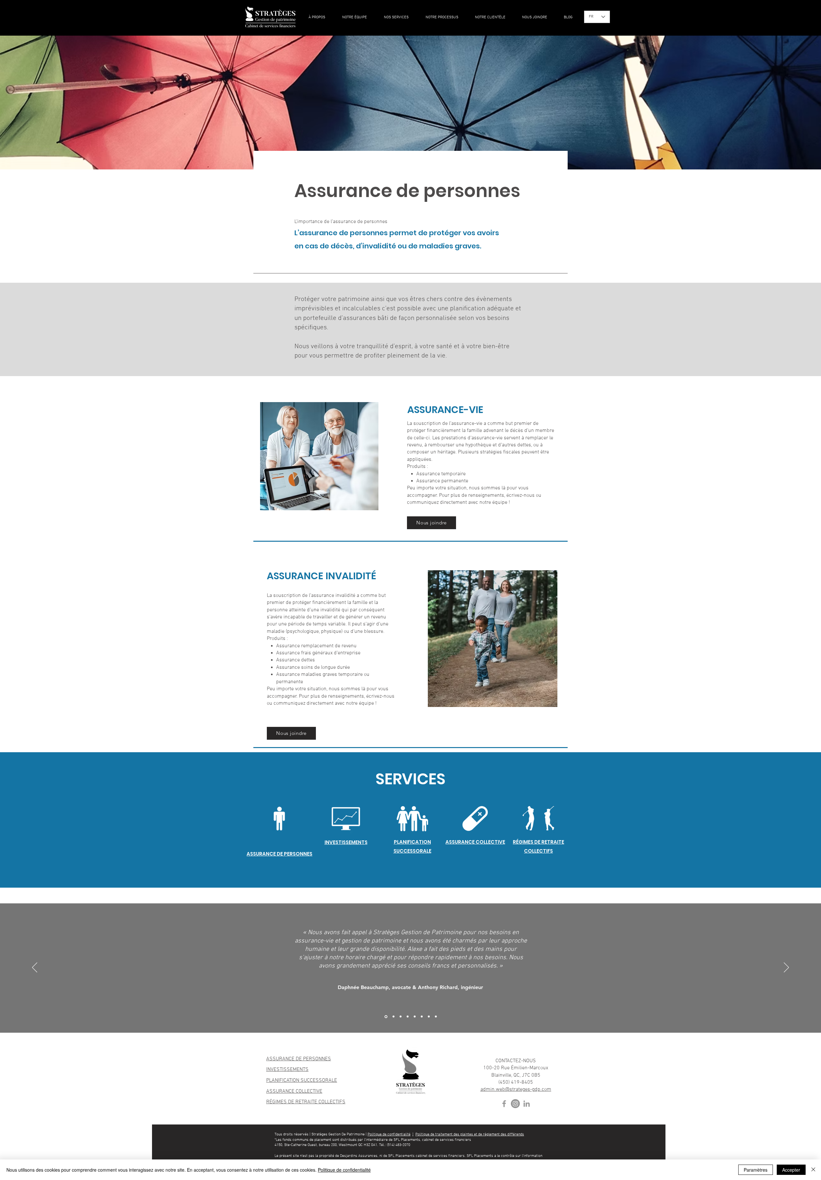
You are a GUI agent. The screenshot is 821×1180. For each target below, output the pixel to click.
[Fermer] (813, 1170)
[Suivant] (786, 967)
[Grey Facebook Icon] (504, 1103)
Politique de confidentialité (389, 1134)
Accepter (791, 1170)
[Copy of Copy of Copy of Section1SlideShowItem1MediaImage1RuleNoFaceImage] (385, 1017)
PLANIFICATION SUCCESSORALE (301, 1080)
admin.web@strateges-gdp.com (515, 1089)
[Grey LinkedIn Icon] (526, 1103)
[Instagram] (515, 1103)
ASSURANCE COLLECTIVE (294, 1091)
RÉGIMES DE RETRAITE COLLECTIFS (305, 1102)
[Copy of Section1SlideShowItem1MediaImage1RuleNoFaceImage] (401, 1017)
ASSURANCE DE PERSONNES (298, 1059)
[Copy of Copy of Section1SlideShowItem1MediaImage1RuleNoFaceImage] (408, 1017)
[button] (397, 17)
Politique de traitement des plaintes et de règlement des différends (469, 1134)
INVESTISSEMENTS (287, 1069)
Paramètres (755, 1170)
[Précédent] (34, 967)
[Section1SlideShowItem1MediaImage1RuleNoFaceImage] (393, 1016)
